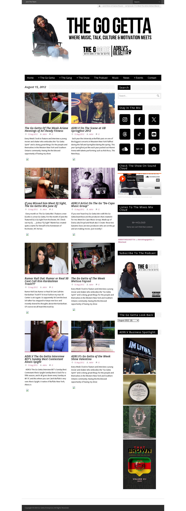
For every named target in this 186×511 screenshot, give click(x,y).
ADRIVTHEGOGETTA (126, 239)
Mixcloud (122, 242)
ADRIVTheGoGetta (124, 197)
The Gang (65, 77)
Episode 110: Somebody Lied (142, 197)
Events (138, 77)
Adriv (45, 134)
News (126, 77)
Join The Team (31, 2)
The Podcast (101, 77)
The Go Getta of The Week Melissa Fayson (88, 280)
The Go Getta (46, 77)
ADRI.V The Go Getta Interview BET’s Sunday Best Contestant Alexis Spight (44, 359)
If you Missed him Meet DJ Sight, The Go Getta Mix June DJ (46, 204)
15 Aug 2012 (32, 134)
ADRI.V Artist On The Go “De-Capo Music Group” (93, 204)
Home (30, 77)
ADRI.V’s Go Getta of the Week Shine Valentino (90, 357)
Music (115, 77)
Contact (152, 77)
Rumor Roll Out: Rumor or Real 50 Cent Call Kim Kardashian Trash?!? (46, 281)
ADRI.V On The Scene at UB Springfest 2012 (88, 129)
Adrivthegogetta (145, 239)
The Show (83, 77)
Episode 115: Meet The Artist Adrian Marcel (133, 6)
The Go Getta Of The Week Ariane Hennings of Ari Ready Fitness (46, 129)
